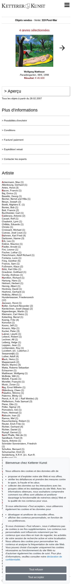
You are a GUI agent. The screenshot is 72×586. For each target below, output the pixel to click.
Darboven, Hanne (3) (13, 238)
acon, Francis (10, 190)
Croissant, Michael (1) (13, 229)
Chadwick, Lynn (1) (12, 221)
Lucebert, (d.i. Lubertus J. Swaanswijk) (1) (15, 352)
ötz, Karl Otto (10, 269)
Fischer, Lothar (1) (11, 252)
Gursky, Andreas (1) (12, 275)
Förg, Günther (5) (11, 260)
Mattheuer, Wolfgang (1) (15, 373)
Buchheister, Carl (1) (13, 213)
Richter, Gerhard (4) (12, 426)
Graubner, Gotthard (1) (14, 272)
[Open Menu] (67, 5)
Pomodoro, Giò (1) (12, 409)
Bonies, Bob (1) (10, 207)
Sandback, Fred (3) (12, 438)
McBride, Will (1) (10, 376)
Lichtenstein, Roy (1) (13, 348)
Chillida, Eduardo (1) (13, 224)
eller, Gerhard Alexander (16, 305)
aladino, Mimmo (11, 393)
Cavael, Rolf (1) (10, 218)
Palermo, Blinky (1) (12, 395)
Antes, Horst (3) (10, 187)
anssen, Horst (10, 303)
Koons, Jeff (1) (9, 325)
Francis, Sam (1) (11, 263)
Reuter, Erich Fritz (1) (13, 423)
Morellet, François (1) (13, 381)
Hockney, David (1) (12, 289)
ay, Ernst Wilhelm (12, 387)
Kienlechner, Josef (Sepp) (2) (17, 308)
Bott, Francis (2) (10, 210)
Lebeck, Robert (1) (12, 336)
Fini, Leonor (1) (10, 249)
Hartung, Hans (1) (11, 280)
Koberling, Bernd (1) (12, 317)
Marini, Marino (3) (11, 364)
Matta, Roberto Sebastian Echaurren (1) (15, 369)
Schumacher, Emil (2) (13, 452)
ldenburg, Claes (11, 390)
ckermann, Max (11, 182)
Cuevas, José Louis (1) (14, 232)
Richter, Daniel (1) (11, 429)
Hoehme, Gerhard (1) (13, 291)
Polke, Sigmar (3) (11, 407)
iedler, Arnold (10, 246)
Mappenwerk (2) (10, 362)
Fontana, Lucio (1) (11, 258)
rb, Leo (7, 241)
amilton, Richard (11, 277)
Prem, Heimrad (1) (12, 412)
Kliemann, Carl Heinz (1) (15, 314)
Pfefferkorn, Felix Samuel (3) (17, 401)
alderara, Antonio (12, 215)
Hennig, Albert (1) (11, 286)
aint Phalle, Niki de (13, 435)
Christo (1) (7, 227)
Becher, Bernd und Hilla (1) (16, 199)
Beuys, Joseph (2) (11, 201)
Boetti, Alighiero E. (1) (13, 204)
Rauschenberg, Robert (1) (16, 421)
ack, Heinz (9, 359)
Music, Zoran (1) (10, 384)
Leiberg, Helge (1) (11, 342)
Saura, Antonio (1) (11, 440)
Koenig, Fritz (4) (10, 320)
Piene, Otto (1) (9, 404)
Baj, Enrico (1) (9, 193)
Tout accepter (36, 577)
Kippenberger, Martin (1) (15, 311)
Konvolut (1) (8, 322)
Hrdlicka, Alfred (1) (11, 294)
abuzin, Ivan (9, 415)
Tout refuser (36, 569)
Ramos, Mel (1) (10, 418)
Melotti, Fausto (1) (11, 378)
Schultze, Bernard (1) (13, 449)
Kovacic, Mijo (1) (10, 328)
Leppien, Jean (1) (11, 345)
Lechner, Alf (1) (10, 339)
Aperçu (12, 91)
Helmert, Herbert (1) (12, 283)
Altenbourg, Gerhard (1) (14, 184)
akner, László (10, 334)
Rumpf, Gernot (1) (11, 432)
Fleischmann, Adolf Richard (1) (18, 255)
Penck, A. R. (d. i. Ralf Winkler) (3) (20, 398)
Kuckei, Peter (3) (11, 331)
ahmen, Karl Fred (12, 235)
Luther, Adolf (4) (10, 356)
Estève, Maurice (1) (12, 244)
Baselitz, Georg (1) (12, 196)
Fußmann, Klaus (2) (12, 266)
